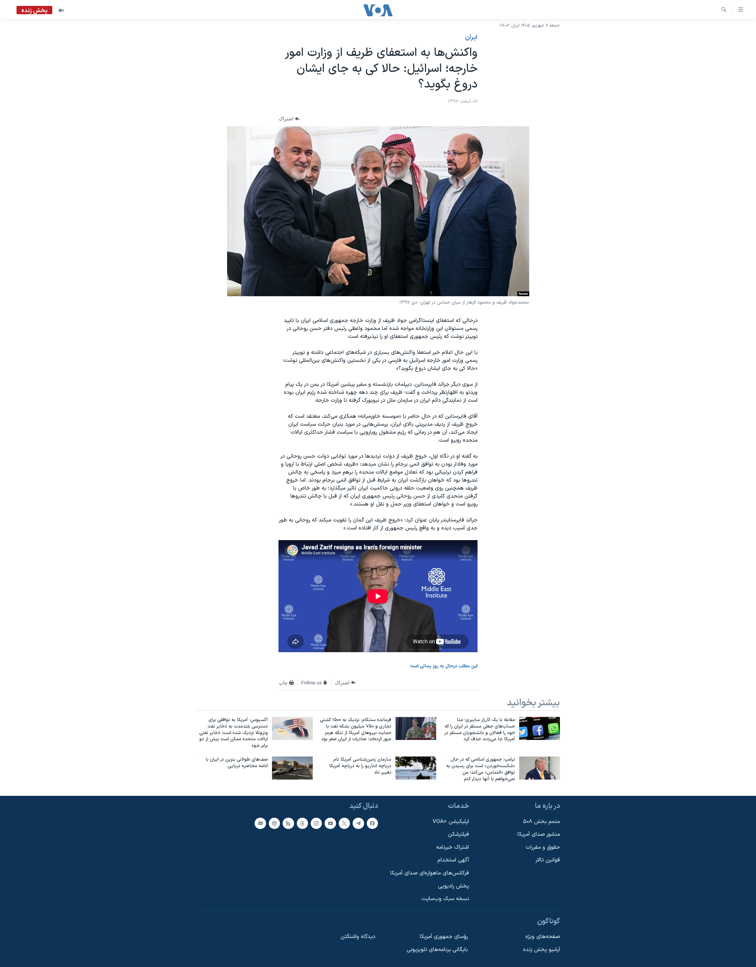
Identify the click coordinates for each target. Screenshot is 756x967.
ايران (471, 37)
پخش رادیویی (453, 886)
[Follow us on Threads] (302, 823)
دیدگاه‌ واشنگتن (357, 937)
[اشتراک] (260, 823)
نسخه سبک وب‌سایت (445, 899)
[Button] (289, 119)
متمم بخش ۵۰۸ (541, 822)
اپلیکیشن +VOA (451, 822)
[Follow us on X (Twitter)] (344, 823)
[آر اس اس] (288, 823)
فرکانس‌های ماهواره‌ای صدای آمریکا (429, 873)
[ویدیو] (61, 10)
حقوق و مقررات (543, 847)
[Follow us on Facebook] (372, 823)
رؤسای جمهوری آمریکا (444, 937)
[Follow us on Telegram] (358, 823)
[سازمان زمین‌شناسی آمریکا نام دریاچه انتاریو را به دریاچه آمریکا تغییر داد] (415, 768)
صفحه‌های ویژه (542, 937)
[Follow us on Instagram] (316, 823)
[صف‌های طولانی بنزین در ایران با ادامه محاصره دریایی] (292, 768)
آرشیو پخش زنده (541, 950)
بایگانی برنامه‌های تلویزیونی (437, 950)
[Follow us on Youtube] (330, 823)
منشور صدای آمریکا (538, 835)
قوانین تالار (547, 860)
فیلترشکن (458, 835)
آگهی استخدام (453, 860)
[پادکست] (274, 823)
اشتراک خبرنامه (452, 847)
